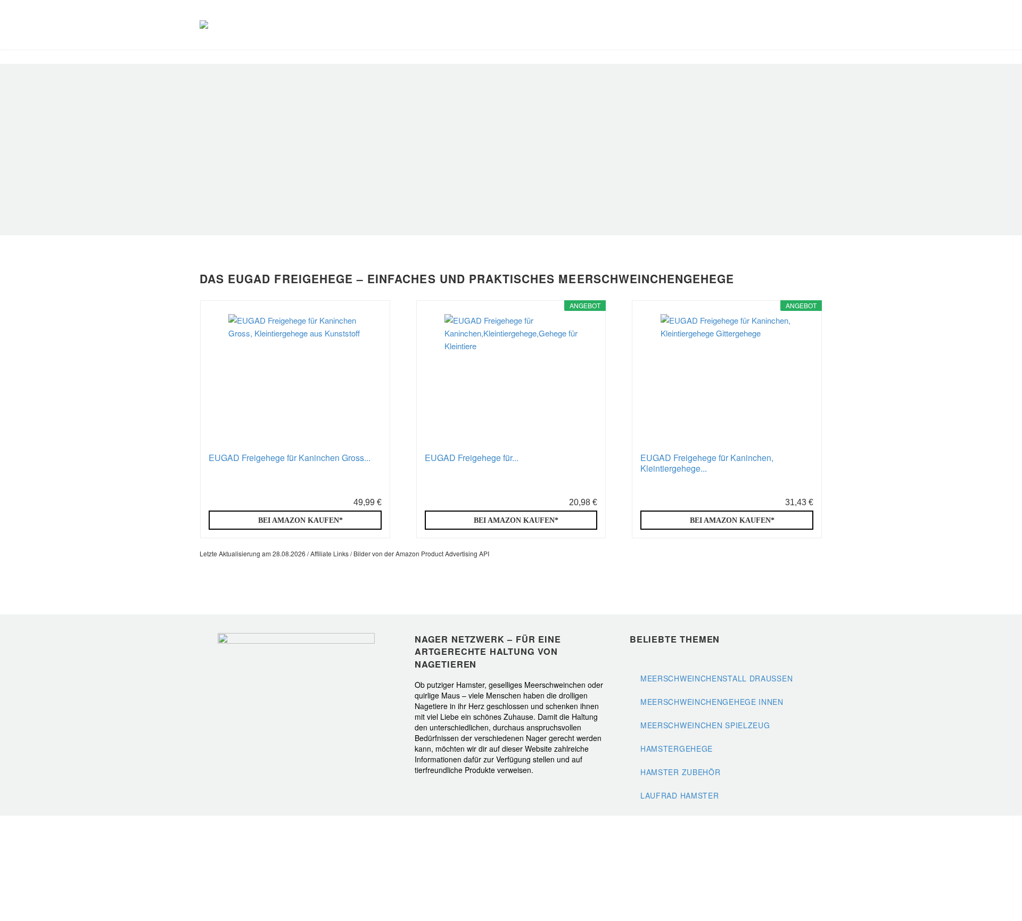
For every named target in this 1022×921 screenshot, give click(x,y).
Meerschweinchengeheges (355, 205)
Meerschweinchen (708, 25)
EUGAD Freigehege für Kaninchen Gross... (289, 458)
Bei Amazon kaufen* (300, 520)
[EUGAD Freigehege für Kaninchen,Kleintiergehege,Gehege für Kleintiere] (511, 380)
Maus (791, 25)
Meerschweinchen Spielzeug (705, 725)
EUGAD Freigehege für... (471, 458)
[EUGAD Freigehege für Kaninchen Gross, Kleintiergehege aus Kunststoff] (294, 380)
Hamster (764, 25)
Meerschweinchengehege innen (712, 701)
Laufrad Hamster (679, 795)
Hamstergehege (676, 748)
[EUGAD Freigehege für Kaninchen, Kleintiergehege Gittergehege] (727, 380)
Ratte (819, 25)
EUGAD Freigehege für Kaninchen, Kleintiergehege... (706, 463)
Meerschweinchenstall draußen (716, 678)
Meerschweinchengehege (398, 163)
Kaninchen (736, 25)
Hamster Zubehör (680, 772)
